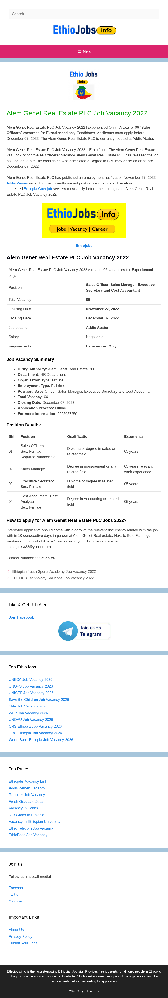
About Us (16, 930)
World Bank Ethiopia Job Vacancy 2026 (41, 740)
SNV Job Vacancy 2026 (28, 706)
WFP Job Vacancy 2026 (28, 713)
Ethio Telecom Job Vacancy (32, 828)
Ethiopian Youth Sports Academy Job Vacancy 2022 (54, 571)
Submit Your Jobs (23, 943)
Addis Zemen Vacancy (27, 788)
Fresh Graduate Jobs (26, 801)
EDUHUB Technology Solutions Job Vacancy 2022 (53, 578)
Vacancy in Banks (23, 808)
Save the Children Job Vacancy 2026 (39, 700)
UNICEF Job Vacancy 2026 (31, 693)
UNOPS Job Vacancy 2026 (31, 686)
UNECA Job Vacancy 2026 (30, 679)
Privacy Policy (20, 936)
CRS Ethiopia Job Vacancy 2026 (35, 726)
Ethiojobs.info (16, 971)
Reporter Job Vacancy (27, 795)
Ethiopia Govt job (38, 189)
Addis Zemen (17, 183)
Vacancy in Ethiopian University (35, 821)
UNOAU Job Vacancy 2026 (31, 720)
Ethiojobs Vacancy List (27, 781)
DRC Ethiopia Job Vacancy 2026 (35, 733)
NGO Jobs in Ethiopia (27, 815)
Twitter (14, 894)
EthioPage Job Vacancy (28, 835)
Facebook (17, 888)
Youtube (15, 901)
